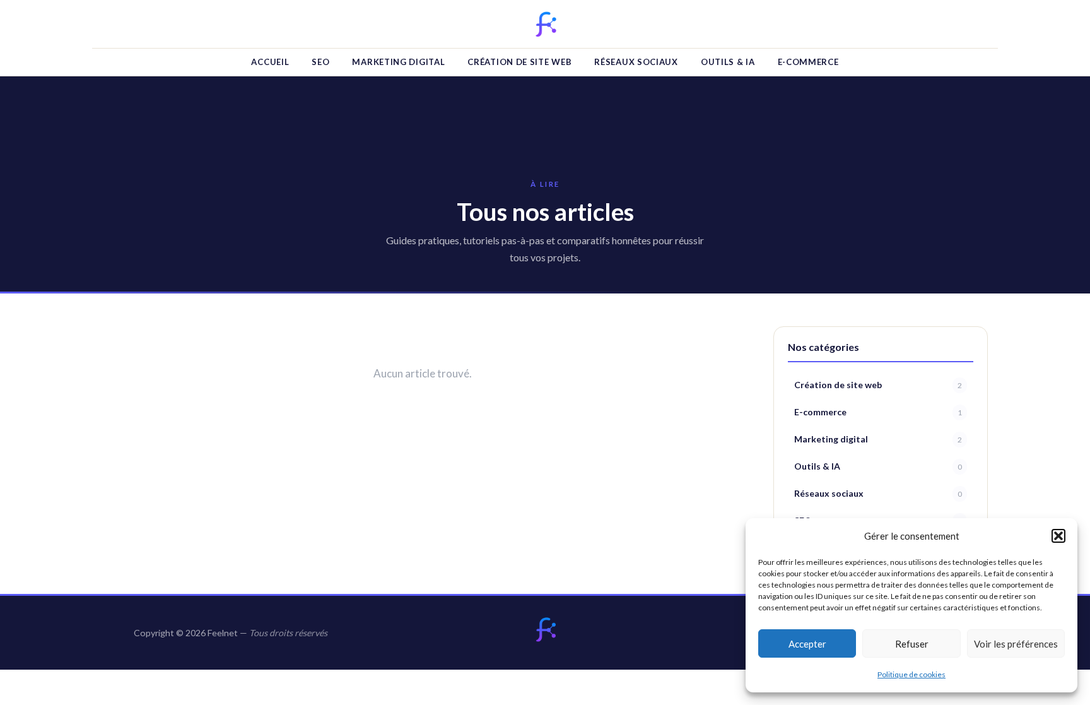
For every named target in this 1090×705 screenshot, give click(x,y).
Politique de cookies (911, 674)
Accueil (270, 62)
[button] (1058, 536)
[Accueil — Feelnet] (545, 629)
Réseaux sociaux (636, 62)
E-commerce (808, 62)
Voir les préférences (1016, 643)
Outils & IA (728, 62)
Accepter (807, 643)
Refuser (912, 643)
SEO (320, 62)
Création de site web (519, 62)
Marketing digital (398, 62)
